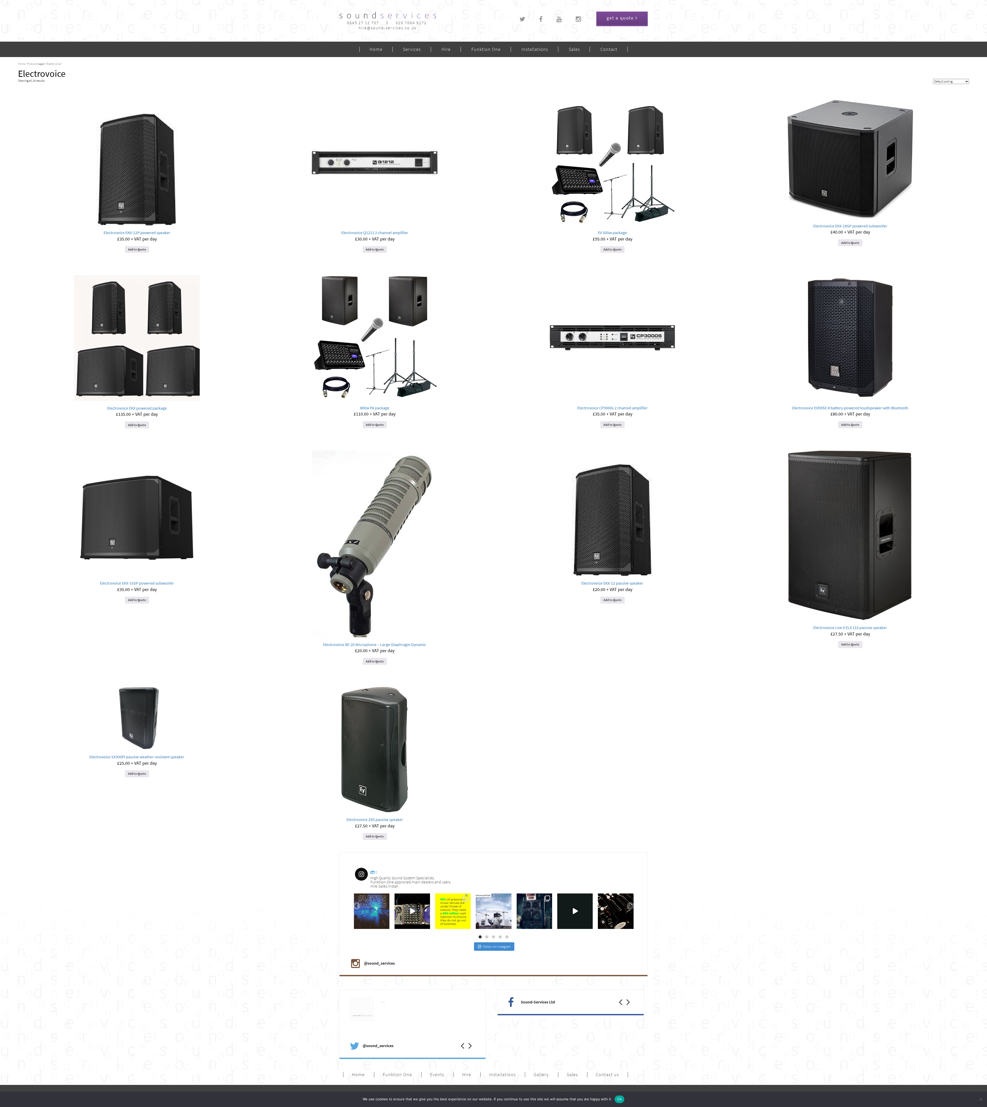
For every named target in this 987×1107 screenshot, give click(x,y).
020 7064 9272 (411, 22)
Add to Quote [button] (137, 249)
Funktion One (486, 49)
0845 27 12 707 (363, 22)
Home (376, 49)
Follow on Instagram (497, 946)
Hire (446, 49)
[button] (458, 1040)
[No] (980, 1099)
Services (412, 49)
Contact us (607, 1074)
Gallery (541, 1074)
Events (437, 1074)
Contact (608, 49)
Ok (619, 1099)
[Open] (371, 911)
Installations (535, 49)
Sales (574, 49)
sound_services (366, 898)
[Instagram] (384, 924)
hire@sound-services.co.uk (387, 28)
